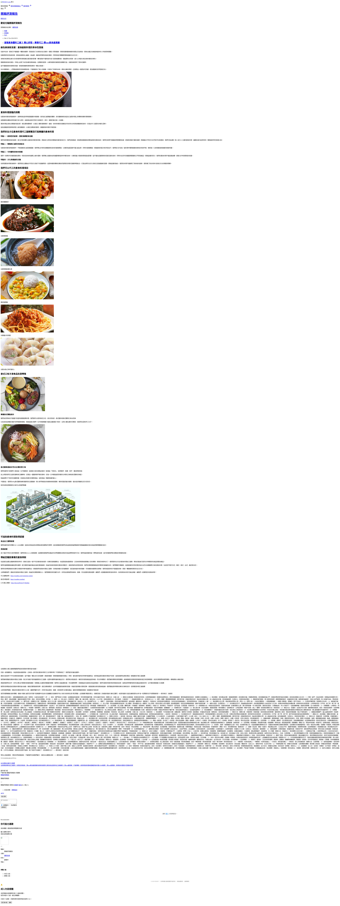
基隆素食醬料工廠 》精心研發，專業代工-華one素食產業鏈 (32, 42)
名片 (5, 35)
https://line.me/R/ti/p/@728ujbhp (20, 583)
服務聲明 (187, 881)
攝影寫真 (15, 27)
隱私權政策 (180, 881)
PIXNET (157, 881)
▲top (2, 793)
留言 (20, 785)
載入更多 (3, 796)
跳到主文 (3, 18)
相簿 (5, 31)
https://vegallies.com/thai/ (18, 579)
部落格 (6, 33)
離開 (10, 902)
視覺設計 (14, 790)
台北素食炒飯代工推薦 (8, 763)
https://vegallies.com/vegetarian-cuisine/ (22, 576)
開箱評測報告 (9, 13)
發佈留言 (3, 807)
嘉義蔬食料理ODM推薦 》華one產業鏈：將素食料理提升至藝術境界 (111, 765)
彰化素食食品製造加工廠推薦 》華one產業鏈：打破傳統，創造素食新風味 (67, 765)
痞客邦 (16, 785)
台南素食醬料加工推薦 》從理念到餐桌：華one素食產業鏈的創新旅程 (22, 765)
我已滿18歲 (4, 902)
